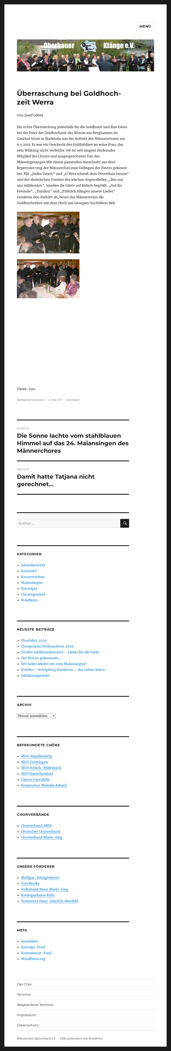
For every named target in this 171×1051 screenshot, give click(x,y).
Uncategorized (33, 594)
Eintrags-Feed (33, 947)
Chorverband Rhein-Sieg (41, 837)
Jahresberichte (33, 565)
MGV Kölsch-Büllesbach (41, 768)
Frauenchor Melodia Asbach (44, 785)
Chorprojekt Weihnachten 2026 (47, 646)
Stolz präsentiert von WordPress (81, 1038)
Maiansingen (32, 583)
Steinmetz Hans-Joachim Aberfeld (49, 901)
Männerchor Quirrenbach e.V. (36, 1038)
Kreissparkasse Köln (38, 895)
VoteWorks (30, 883)
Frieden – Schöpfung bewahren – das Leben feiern (63, 670)
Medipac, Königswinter (40, 877)
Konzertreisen (33, 577)
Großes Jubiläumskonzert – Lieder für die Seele (60, 652)
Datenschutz (28, 1025)
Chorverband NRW (36, 825)
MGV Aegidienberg (36, 756)
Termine (24, 995)
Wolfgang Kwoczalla (31, 399)
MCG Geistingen (34, 762)
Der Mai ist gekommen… (41, 658)
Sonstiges (72, 399)
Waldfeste (29, 600)
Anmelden (29, 941)
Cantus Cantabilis (35, 779)
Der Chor (24, 984)
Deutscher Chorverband (40, 831)
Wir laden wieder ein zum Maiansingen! (54, 664)
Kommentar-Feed (36, 953)
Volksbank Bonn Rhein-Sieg (44, 889)
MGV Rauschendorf (37, 773)
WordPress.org (33, 959)
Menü (145, 26)
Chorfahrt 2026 (34, 640)
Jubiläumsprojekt (35, 675)
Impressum (26, 1015)
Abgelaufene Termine (35, 1005)
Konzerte (28, 571)
